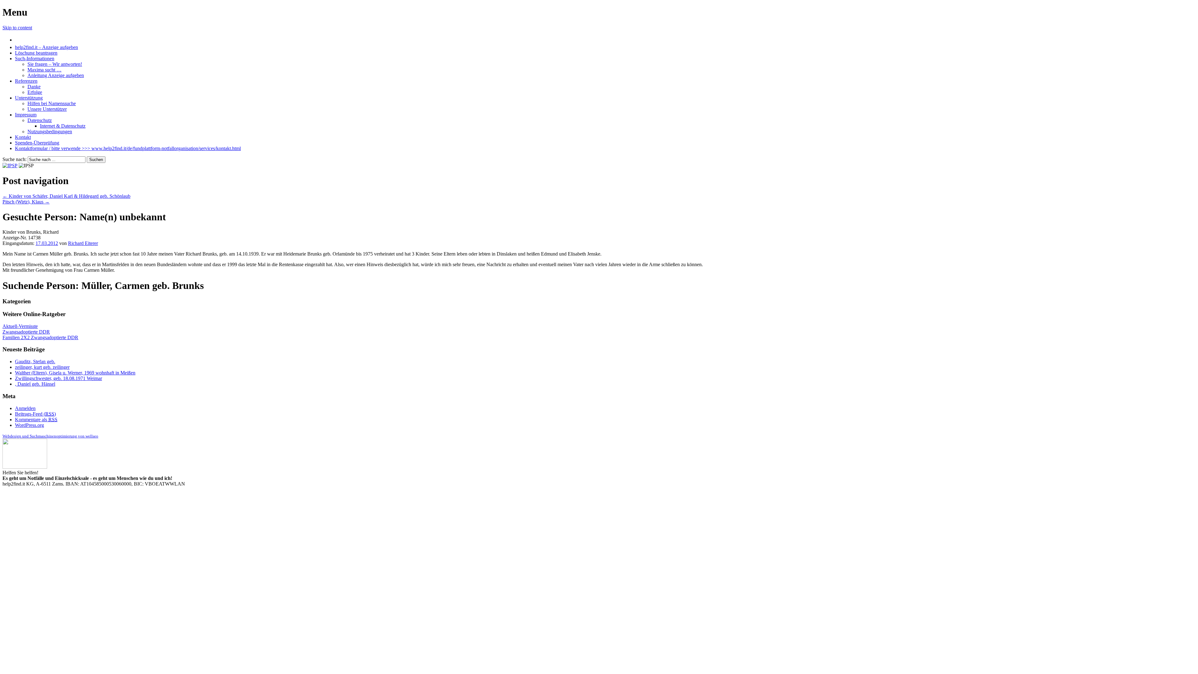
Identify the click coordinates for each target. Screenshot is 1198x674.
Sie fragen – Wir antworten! (54, 64)
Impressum (26, 114)
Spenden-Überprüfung (37, 142)
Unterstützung (29, 97)
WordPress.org (29, 425)
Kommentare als (36, 419)
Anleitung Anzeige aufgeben (55, 75)
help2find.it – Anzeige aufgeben (46, 47)
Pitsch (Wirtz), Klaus (26, 201)
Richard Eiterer (83, 243)
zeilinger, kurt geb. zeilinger (42, 367)
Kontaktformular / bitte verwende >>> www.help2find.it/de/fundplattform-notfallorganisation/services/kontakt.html (128, 148)
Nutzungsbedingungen (49, 131)
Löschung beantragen (36, 53)
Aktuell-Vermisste (20, 326)
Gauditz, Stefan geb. (35, 361)
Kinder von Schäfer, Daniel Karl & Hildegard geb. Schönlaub (66, 196)
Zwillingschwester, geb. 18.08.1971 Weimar (58, 378)
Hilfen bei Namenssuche (51, 103)
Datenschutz (39, 120)
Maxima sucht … (44, 69)
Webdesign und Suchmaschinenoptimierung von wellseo (50, 436)
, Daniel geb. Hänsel (35, 384)
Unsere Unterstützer (47, 109)
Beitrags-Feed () (35, 414)
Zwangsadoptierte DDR (26, 332)
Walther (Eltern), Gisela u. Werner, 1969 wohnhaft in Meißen (75, 372)
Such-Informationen (34, 58)
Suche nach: (14, 159)
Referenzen (26, 81)
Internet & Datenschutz (62, 126)
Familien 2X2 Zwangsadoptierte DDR (40, 337)
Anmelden (25, 408)
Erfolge (34, 92)
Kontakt (23, 137)
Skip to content (17, 27)
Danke (34, 86)
